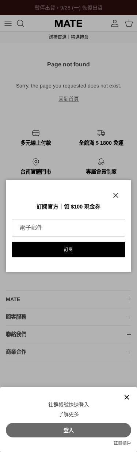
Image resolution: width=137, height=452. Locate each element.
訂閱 (68, 249)
